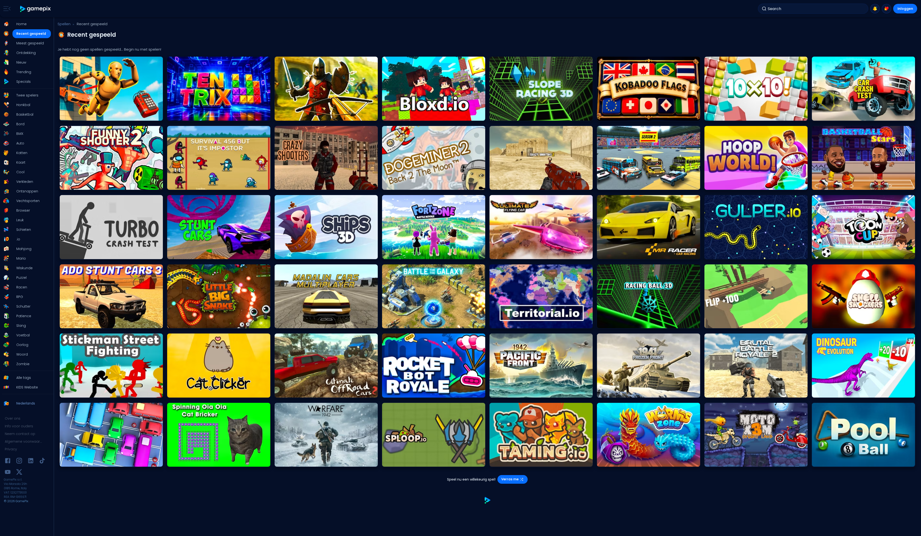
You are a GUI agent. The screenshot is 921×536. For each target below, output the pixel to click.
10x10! (710, 116)
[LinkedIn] (31, 461)
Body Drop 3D (71, 116)
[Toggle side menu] (6, 9)
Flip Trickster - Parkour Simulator (730, 323)
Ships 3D (283, 254)
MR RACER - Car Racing (616, 254)
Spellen (64, 23)
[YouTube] (8, 472)
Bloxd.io (390, 116)
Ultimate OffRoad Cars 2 (294, 393)
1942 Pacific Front (504, 393)
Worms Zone (608, 462)
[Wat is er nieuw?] (875, 8)
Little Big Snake (180, 323)
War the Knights (288, 116)
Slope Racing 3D (504, 116)
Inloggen (905, 8)
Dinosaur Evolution (827, 393)
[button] (25, 24)
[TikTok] (42, 461)
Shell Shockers (824, 323)
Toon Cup (821, 254)
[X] (19, 472)
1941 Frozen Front (611, 393)
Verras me (510, 479)
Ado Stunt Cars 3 (74, 323)
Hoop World (715, 185)
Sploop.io (391, 462)
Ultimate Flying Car (506, 254)
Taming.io (499, 462)
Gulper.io (713, 254)
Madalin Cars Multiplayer (295, 323)
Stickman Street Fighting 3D (82, 393)
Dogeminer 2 (393, 185)
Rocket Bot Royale (397, 393)
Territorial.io (500, 323)
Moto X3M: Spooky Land (724, 462)
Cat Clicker (177, 393)
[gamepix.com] (35, 8)
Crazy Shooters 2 (504, 185)
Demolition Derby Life (614, 185)
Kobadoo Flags (610, 116)
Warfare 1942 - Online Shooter (298, 462)
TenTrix (174, 116)
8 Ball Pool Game (826, 462)
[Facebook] (8, 461)
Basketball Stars (826, 185)
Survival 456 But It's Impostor (190, 185)
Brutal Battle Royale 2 (722, 393)
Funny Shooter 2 (73, 185)
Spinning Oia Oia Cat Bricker (190, 462)
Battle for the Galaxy (399, 323)
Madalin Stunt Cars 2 (184, 254)
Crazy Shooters (288, 185)
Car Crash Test (825, 116)
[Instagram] (19, 461)
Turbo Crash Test (74, 254)
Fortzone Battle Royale (400, 254)
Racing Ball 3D (609, 323)
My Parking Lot (72, 462)
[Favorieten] (886, 8)
